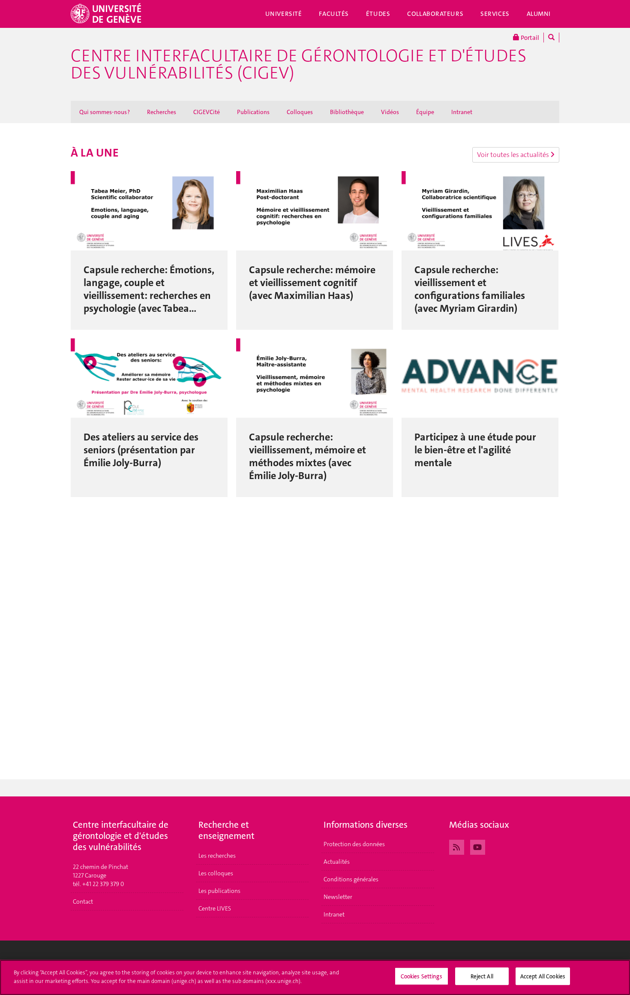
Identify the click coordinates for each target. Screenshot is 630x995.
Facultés (334, 13)
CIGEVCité (206, 112)
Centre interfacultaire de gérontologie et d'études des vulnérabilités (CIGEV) (298, 64)
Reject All (482, 976)
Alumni (539, 13)
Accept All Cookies (542, 976)
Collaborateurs (435, 13)
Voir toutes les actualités (513, 154)
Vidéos (390, 112)
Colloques (300, 112)
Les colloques (215, 873)
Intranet (461, 112)
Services (495, 13)
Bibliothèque (347, 112)
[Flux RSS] (456, 846)
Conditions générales (351, 879)
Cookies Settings (421, 976)
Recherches (161, 112)
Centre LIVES (214, 908)
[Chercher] (551, 37)
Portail (529, 37)
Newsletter (338, 897)
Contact (83, 901)
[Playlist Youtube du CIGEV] (477, 846)
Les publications (219, 891)
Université (283, 13)
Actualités (337, 861)
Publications (253, 112)
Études (378, 13)
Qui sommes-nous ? (104, 112)
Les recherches (217, 855)
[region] (315, 977)
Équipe (425, 112)
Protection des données (354, 844)
